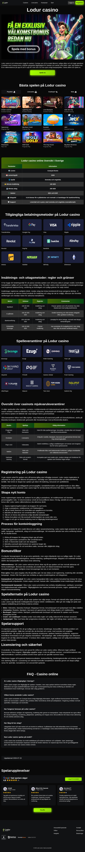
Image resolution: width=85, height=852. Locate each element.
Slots (72, 91)
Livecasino (30, 91)
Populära (10, 91)
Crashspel (51, 91)
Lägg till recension (73, 779)
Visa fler (42, 810)
